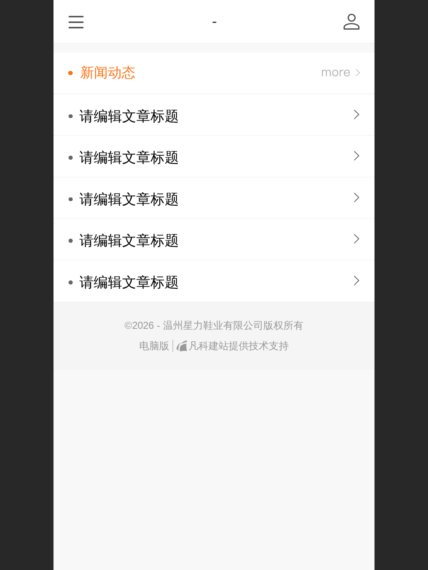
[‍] (341, 73)
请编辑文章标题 (129, 116)
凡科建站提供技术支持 (238, 345)
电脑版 (154, 345)
